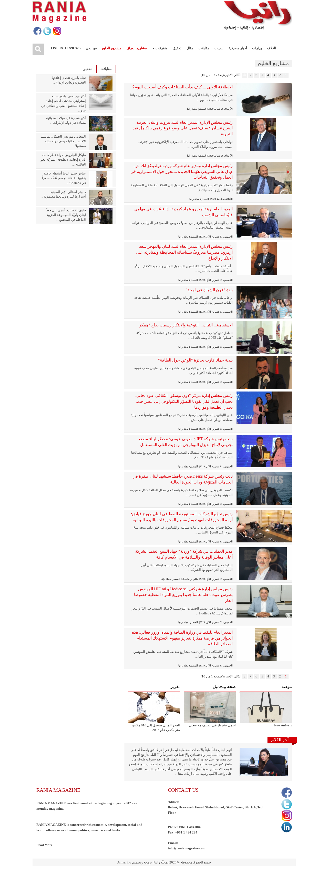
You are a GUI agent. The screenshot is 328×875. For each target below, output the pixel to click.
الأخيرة (228, 75)
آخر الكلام (280, 739)
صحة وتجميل (224, 686)
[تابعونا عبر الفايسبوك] (37, 31)
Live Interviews (66, 48)
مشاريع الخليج (111, 48)
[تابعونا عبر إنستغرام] (56, 31)
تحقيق (177, 48)
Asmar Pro (124, 862)
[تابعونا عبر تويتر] (46, 31)
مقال (190, 48)
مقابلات (204, 48)
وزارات (257, 48)
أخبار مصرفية (238, 48)
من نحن (91, 48)
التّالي (237, 75)
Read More (44, 845)
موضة (286, 686)
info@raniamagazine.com (187, 848)
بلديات (218, 48)
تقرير (175, 686)
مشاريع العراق (137, 48)
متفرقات (161, 48)
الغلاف (271, 48)
